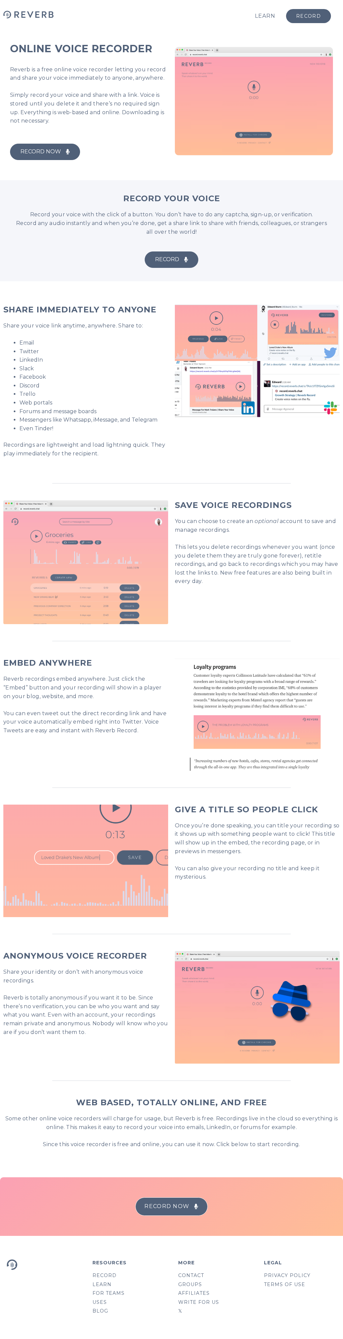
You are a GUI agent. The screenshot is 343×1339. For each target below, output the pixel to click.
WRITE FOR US (198, 1302)
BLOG (100, 1311)
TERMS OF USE (284, 1284)
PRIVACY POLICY (287, 1275)
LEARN (265, 16)
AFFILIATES (194, 1293)
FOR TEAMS (108, 1293)
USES (99, 1302)
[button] (45, 152)
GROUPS (190, 1284)
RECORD (104, 1275)
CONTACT (191, 1275)
